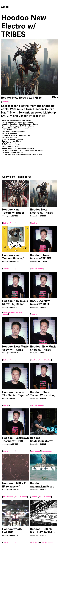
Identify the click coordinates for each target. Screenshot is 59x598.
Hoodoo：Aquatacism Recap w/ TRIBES (42, 486)
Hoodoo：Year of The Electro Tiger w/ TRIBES (15, 395)
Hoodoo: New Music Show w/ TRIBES (15, 348)
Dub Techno (35, 451)
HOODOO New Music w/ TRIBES (40, 302)
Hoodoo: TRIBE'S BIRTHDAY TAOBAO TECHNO (42, 532)
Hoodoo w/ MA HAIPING (12, 530)
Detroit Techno (9, 223)
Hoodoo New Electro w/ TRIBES (41, 211)
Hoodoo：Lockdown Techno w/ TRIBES (15, 439)
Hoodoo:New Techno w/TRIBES (13, 211)
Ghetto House (9, 312)
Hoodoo (21, 176)
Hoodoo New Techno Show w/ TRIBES (12, 258)
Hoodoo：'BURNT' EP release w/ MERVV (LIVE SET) (14, 486)
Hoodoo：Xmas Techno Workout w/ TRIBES (42, 395)
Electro (5, 102)
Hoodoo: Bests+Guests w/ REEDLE (41, 441)
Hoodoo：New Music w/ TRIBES (40, 257)
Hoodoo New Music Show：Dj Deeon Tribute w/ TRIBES (15, 304)
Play (55, 97)
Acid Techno (47, 451)
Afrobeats (35, 542)
